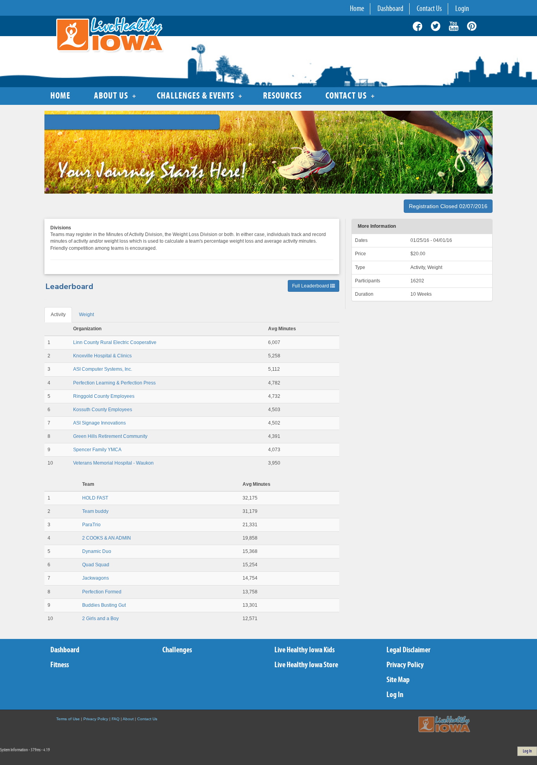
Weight (86, 314)
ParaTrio (91, 524)
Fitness (59, 665)
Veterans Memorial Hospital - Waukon (113, 463)
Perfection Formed (101, 592)
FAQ (116, 719)
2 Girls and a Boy (100, 618)
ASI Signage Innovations (99, 423)
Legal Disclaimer (408, 650)
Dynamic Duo (96, 551)
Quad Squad (95, 564)
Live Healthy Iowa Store (306, 665)
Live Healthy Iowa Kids (304, 650)
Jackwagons (95, 578)
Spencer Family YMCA (97, 449)
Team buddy (95, 511)
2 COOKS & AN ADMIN (106, 538)
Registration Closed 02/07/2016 (448, 206)
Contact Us (147, 719)
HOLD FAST (95, 498)
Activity (58, 314)
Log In (394, 695)
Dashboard (64, 650)
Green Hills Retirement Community (110, 436)
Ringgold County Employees (103, 396)
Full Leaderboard (311, 286)
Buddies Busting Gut (104, 605)
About (128, 719)
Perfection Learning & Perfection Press (114, 383)
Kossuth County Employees (102, 409)
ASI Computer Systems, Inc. (102, 369)
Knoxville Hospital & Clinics (102, 356)
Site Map (398, 680)
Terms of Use (68, 719)
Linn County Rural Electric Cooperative (114, 342)
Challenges (177, 650)
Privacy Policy (405, 665)
